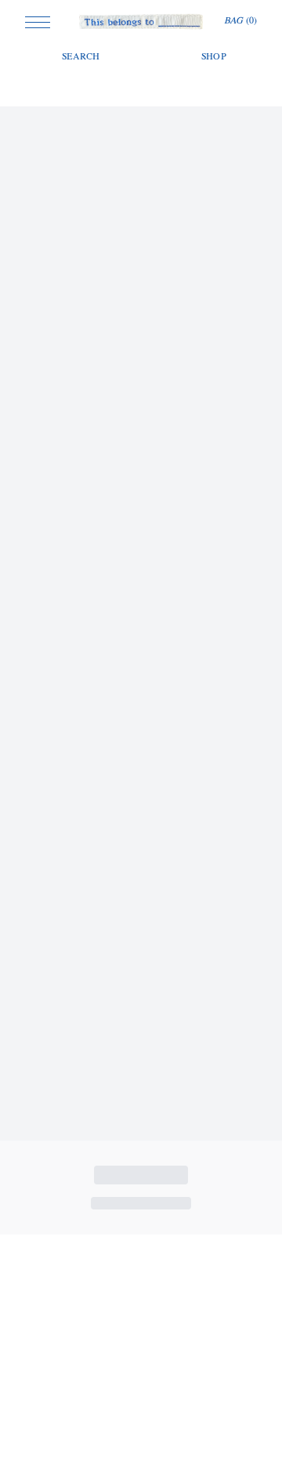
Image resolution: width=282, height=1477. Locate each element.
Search (81, 57)
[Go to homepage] (141, 22)
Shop (213, 57)
